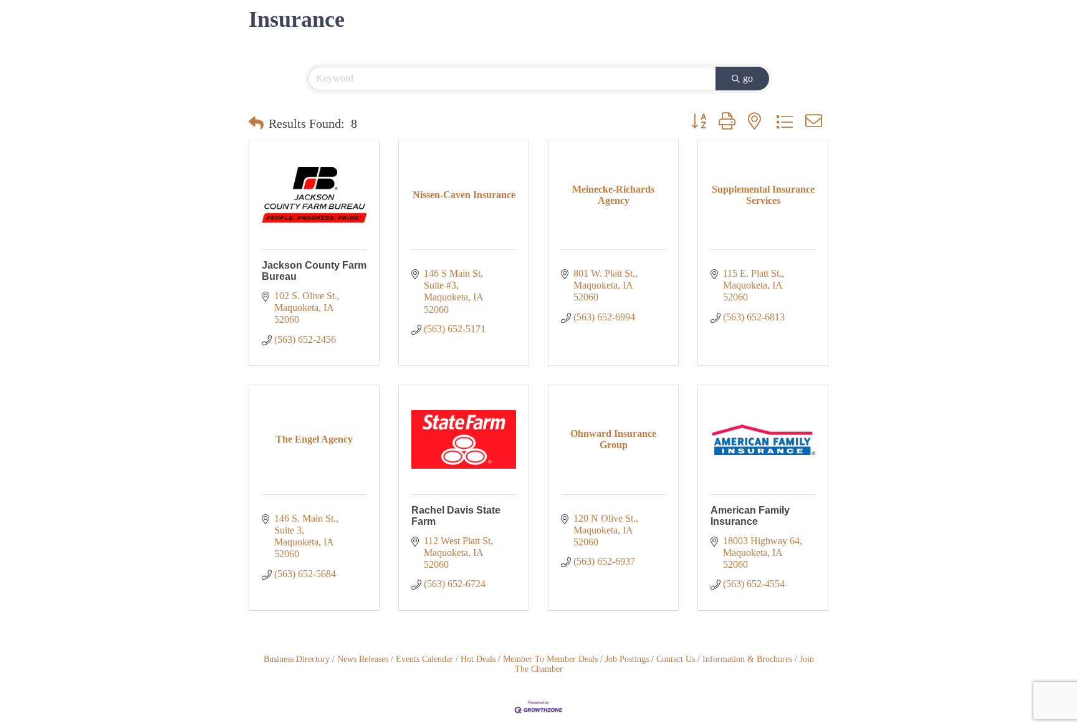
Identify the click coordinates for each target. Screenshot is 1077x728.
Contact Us (675, 659)
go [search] (748, 78)
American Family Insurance (750, 516)
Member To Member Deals (550, 659)
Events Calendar (424, 659)
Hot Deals (478, 659)
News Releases (362, 659)
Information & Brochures (747, 659)
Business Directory (297, 659)
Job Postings (627, 659)
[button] (256, 123)
